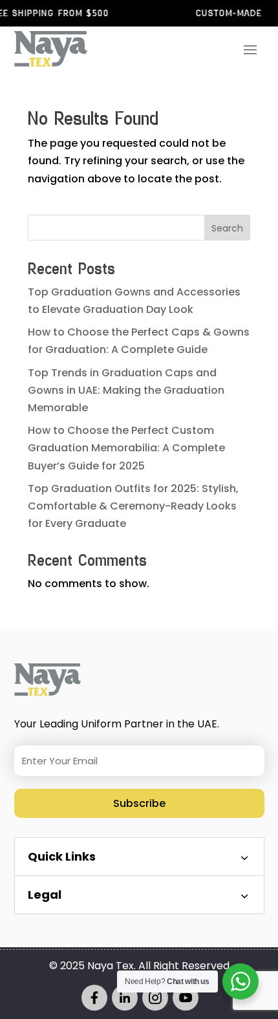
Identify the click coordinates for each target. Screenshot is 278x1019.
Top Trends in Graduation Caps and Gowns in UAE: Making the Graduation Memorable (126, 390)
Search (227, 228)
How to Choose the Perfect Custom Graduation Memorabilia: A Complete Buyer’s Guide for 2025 (126, 448)
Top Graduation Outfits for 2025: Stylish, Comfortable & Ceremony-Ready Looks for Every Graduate (133, 506)
